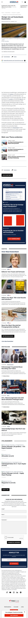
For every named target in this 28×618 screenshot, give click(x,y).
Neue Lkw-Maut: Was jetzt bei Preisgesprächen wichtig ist (11, 326)
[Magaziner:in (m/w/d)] (6, 481)
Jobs (22, 607)
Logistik (11, 99)
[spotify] (20, 592)
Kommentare (7, 56)
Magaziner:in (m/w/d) (8, 483)
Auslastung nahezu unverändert (9, 234)
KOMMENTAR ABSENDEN (14, 542)
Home (3, 12)
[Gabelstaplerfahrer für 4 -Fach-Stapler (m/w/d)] (11, 462)
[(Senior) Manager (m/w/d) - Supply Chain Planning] (12, 471)
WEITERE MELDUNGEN (8, 336)
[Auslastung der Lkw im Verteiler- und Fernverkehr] (14, 220)
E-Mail (3, 509)
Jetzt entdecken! (14, 615)
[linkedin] (17, 592)
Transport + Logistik (16, 12)
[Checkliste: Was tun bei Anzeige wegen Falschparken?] (14, 194)
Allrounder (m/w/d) (8, 456)
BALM (21, 99)
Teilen (15, 56)
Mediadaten (7, 607)
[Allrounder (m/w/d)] (6, 454)
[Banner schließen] (24, 611)
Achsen (11, 94)
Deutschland (16, 127)
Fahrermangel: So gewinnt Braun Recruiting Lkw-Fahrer (12, 367)
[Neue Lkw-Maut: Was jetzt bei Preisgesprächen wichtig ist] (14, 314)
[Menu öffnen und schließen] (2, 2)
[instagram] (14, 592)
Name (3, 514)
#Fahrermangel (10, 364)
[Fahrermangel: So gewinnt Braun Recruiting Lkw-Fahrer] (14, 356)
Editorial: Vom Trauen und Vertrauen (13, 272)
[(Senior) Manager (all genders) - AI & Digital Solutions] (13, 444)
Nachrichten (7, 12)
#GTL (8, 395)
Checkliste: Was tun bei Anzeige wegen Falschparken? (13, 205)
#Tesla (8, 426)
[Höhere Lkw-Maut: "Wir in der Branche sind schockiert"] (14, 287)
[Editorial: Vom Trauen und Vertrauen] (14, 261)
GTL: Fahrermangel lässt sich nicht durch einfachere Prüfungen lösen (13, 398)
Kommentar (4, 519)
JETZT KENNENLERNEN (14, 238)
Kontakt (16, 607)
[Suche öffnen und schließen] (22, 2)
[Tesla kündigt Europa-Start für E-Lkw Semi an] (14, 418)
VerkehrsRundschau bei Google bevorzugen (13, 60)
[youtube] (10, 592)
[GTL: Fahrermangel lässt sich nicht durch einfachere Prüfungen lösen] (14, 387)
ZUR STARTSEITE (7, 175)
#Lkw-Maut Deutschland (10, 252)
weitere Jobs (5, 489)
